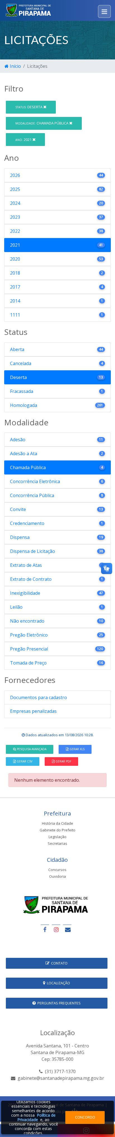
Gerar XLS (77, 749)
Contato (58, 963)
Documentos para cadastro (38, 697)
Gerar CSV (24, 761)
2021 (23, 139)
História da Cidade (57, 823)
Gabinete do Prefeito (57, 830)
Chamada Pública (42, 123)
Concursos (57, 869)
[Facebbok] (45, 929)
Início (15, 66)
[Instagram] (56, 929)
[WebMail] (67, 929)
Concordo (85, 1117)
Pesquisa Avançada (31, 749)
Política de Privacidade (36, 1117)
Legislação (57, 836)
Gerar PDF (63, 761)
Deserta (29, 106)
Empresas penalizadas (33, 711)
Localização (57, 982)
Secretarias (57, 843)
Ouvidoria (57, 876)
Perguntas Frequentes (58, 1003)
